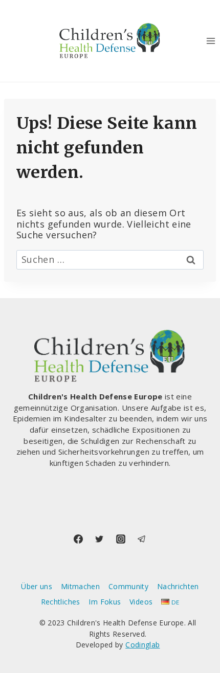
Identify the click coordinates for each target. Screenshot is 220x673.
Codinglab (142, 644)
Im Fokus (105, 602)
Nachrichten (178, 586)
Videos (140, 602)
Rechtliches (60, 602)
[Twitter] (99, 539)
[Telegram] (142, 539)
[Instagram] (121, 539)
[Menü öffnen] (210, 41)
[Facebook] (78, 539)
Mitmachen (80, 586)
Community (128, 586)
